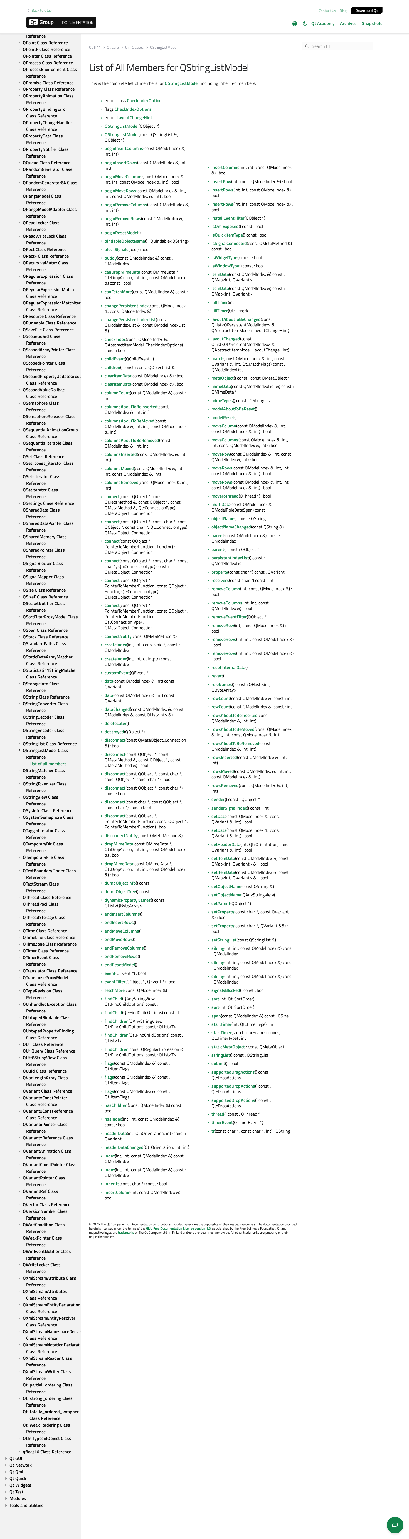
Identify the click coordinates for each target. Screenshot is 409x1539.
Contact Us (327, 10)
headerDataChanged (124, 1147)
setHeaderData (225, 844)
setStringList (223, 939)
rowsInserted (224, 757)
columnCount (117, 392)
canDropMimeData (122, 272)
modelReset (222, 417)
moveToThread (225, 496)
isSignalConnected (229, 243)
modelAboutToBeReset (233, 408)
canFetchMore (118, 291)
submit (218, 1063)
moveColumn (223, 425)
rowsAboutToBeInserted (234, 715)
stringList (220, 1055)
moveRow (220, 454)
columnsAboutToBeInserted (131, 406)
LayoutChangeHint (134, 117)
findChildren (117, 1021)
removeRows (223, 639)
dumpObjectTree (120, 891)
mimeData (221, 386)
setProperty (222, 911)
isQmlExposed (225, 226)
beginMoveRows (120, 190)
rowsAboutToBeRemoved (235, 743)
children (112, 367)
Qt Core (113, 47)
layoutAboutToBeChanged (236, 319)
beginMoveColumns (123, 176)
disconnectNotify (121, 835)
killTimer (219, 302)
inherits (112, 1183)
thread (217, 1114)
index (110, 1155)
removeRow (222, 625)
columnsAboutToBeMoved (129, 420)
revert (217, 675)
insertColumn (117, 1192)
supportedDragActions (233, 1072)
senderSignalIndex (229, 808)
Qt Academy (323, 23)
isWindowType (225, 265)
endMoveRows (119, 939)
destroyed (114, 731)
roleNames (221, 684)
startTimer (221, 1024)
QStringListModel (182, 83)
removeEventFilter (229, 616)
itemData (220, 274)
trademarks (126, 1232)
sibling (217, 948)
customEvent (117, 672)
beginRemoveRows (123, 218)
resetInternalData (228, 667)
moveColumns (224, 439)
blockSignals (117, 249)
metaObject (222, 378)
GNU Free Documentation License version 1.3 (178, 1228)
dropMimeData (119, 843)
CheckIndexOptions (133, 109)
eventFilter (115, 981)
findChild (113, 998)
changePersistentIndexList (130, 319)
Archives (348, 23)
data (109, 681)
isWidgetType (224, 257)
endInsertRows (119, 922)
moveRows (221, 467)
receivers (220, 580)
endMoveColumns (122, 931)
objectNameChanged (231, 526)
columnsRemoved (122, 482)
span (216, 1015)
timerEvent (222, 1122)
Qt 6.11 (94, 47)
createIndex (116, 644)
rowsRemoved (225, 785)
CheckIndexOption (144, 100)
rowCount (220, 698)
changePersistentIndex (127, 305)
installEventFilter (228, 218)
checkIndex (115, 339)
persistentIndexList (230, 557)
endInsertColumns (122, 914)
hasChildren (116, 1105)
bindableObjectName (125, 241)
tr (213, 1131)
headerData (116, 1133)
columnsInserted (121, 454)
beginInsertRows (121, 162)
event (110, 973)
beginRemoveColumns (126, 204)
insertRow (221, 181)
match (217, 358)
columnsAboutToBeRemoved (132, 440)
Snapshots (372, 23)
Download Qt (366, 10)
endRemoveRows (121, 956)
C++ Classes (134, 47)
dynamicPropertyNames (128, 900)
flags (109, 1063)
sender (218, 799)
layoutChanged (225, 338)
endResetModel (120, 964)
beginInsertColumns (124, 148)
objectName (222, 518)
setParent (220, 903)
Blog (343, 10)
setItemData (223, 858)
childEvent (115, 358)
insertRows (222, 189)
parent (217, 535)
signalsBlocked (225, 990)
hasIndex (113, 1119)
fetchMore (115, 990)
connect (112, 496)
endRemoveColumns (124, 948)
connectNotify (118, 636)
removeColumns (226, 602)
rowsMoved (222, 771)
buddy (111, 258)
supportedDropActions (233, 1086)
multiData (220, 504)
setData (218, 816)
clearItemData (118, 375)
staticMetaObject (228, 1046)
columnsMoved (119, 468)
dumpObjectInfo (120, 883)
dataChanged (117, 709)
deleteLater (116, 723)
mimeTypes (222, 400)
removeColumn (225, 588)
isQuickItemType (227, 235)
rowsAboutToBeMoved (233, 729)
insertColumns (225, 167)
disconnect (115, 740)
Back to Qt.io (42, 10)
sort (215, 998)
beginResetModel (121, 232)
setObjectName (226, 886)
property (219, 572)
